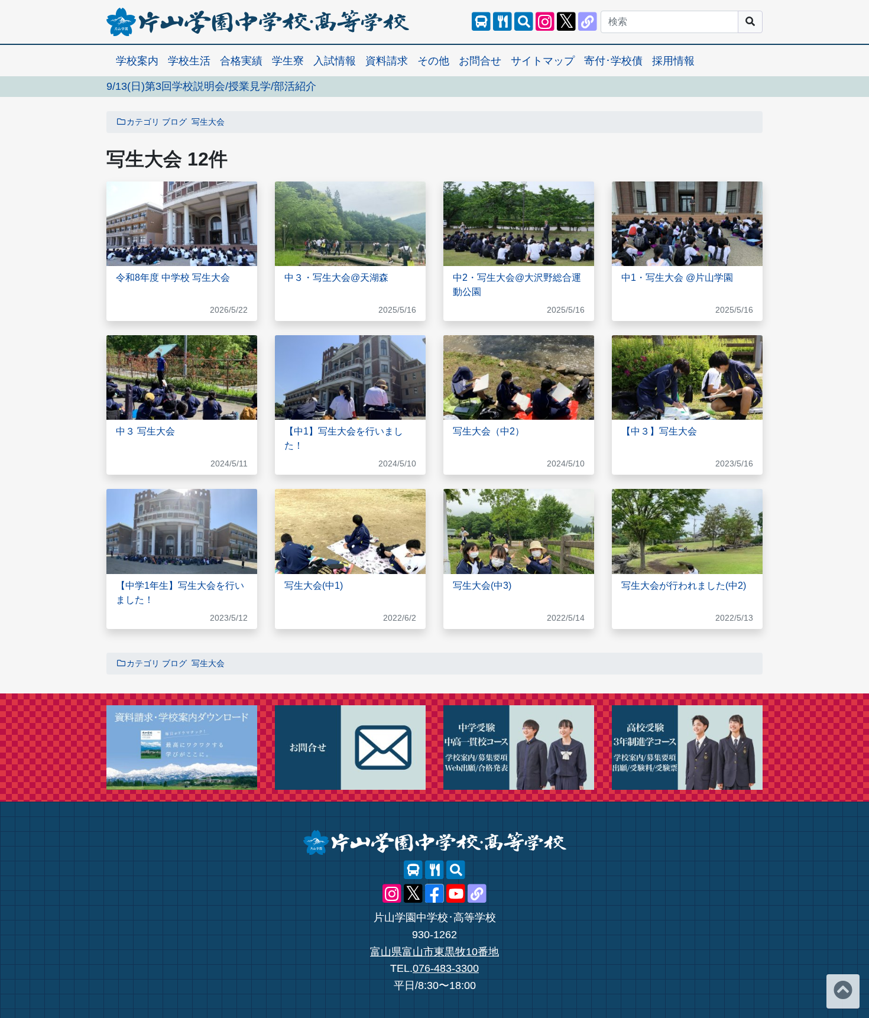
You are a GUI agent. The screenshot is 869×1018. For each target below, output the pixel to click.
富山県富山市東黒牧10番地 (434, 952)
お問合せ (480, 61)
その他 (433, 61)
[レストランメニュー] (502, 22)
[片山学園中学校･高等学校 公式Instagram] (545, 22)
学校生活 (189, 61)
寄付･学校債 (613, 61)
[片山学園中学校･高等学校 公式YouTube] (455, 893)
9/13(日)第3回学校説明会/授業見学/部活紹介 (211, 86)
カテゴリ (143, 122)
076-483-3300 (446, 968)
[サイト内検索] (523, 22)
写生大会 (208, 122)
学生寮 (288, 61)
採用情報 (673, 61)
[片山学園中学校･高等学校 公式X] (566, 22)
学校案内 (137, 61)
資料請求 (386, 61)
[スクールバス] (481, 22)
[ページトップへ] (843, 991)
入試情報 (334, 61)
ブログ (174, 122)
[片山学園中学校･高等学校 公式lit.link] (587, 22)
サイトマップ (543, 61)
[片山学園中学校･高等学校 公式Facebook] (434, 893)
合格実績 (241, 61)
